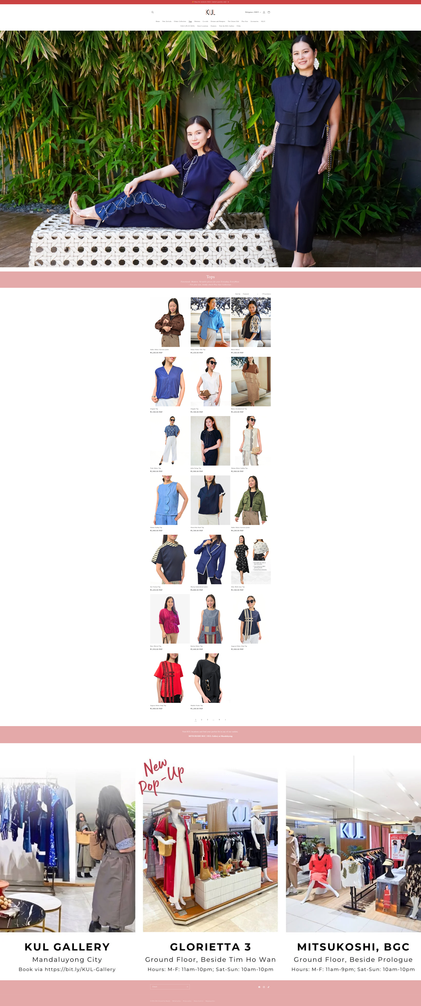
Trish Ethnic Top (155, 468)
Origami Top (154, 409)
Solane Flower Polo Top (198, 350)
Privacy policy (187, 1001)
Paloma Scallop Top (156, 528)
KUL (156, 1001)
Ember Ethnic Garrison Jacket (159, 350)
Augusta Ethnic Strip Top (239, 646)
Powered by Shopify (164, 1001)
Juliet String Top (196, 468)
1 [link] (195, 720)
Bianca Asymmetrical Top (239, 409)
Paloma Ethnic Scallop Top (239, 468)
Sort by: (238, 294)
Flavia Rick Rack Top (197, 528)
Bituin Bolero (235, 350)
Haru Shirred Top (155, 646)
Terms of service (198, 1001)
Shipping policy (210, 1001)
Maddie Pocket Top (197, 706)
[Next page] (225, 719)
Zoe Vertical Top (155, 587)
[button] (152, 12)
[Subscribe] (187, 986)
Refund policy (177, 1001)
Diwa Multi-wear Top (238, 587)
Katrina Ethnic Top (196, 646)
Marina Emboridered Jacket (199, 587)
